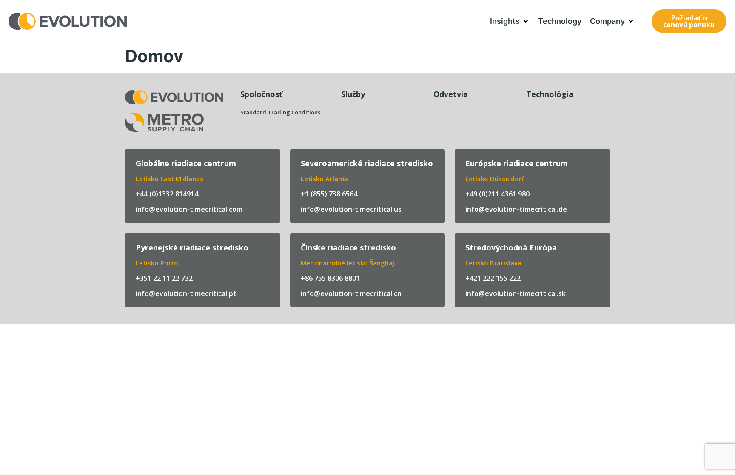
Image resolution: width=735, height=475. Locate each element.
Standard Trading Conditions (280, 112)
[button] (510, 21)
